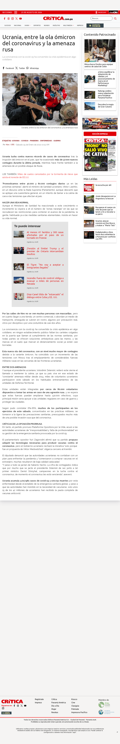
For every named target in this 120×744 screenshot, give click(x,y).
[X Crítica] (17, 18)
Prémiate (75, 709)
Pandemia (34, 141)
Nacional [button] (17, 25)
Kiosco (74, 699)
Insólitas (56, 25)
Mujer (53, 709)
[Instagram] (13, 18)
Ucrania (15, 141)
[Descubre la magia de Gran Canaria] (89, 106)
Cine (73, 702)
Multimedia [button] (68, 25)
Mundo (46, 25)
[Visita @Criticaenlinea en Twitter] (18, 705)
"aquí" (74, 732)
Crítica (54, 699)
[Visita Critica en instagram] (3, 708)
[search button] (115, 18)
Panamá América (58, 702)
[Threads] (9, 18)
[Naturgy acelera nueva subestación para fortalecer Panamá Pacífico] (89, 95)
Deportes (37, 25)
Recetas (54, 712)
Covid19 (24, 141)
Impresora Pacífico (79, 712)
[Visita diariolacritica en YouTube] (25, 705)
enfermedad (46, 141)
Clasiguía (75, 706)
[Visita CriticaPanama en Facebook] (14, 705)
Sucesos (7, 25)
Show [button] (27, 25)
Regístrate (39, 699)
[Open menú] (15, 12)
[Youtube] (20, 18)
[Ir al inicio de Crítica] (59, 18)
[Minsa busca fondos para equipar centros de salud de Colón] (100, 50)
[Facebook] (5, 18)
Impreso (80, 25)
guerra (57, 141)
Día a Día (55, 706)
